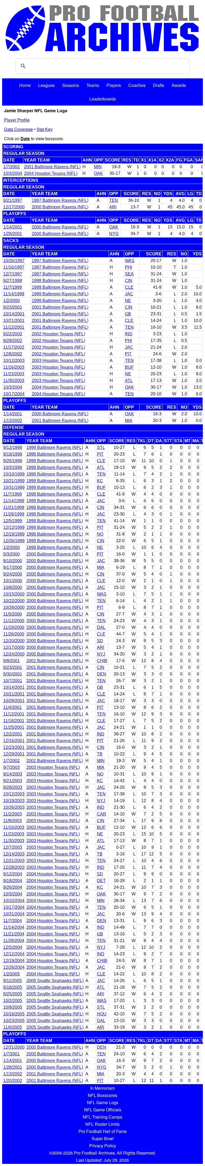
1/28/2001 (12, 233)
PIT (128, 354)
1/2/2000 (11, 300)
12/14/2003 (14, 854)
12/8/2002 (12, 354)
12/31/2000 (14, 1047)
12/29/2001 (14, 754)
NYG (114, 233)
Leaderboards (102, 99)
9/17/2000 (12, 567)
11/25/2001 (13, 727)
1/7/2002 (11, 166)
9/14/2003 (12, 774)
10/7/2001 (12, 680)
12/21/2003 (14, 860)
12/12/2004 (14, 954)
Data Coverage (18, 129)
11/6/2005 (12, 1027)
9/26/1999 (12, 461)
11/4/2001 (12, 707)
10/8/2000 (12, 587)
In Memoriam (102, 1088)
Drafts (158, 85)
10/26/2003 (14, 807)
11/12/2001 (13, 327)
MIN (98, 166)
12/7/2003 (12, 847)
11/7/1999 (12, 287)
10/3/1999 (12, 467)
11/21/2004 (13, 934)
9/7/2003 (11, 767)
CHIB (102, 660)
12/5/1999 (12, 520)
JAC (129, 294)
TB (99, 754)
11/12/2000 (13, 620)
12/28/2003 (14, 867)
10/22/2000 (14, 600)
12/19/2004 (14, 960)
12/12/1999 (14, 527)
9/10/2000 (12, 560)
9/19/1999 (12, 454)
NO (100, 534)
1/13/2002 (12, 420)
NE (128, 300)
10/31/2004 (14, 914)
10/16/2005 (14, 1014)
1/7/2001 (11, 1054)
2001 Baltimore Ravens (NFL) (52, 166)
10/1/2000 (12, 580)
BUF (129, 367)
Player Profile (17, 120)
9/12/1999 (12, 447)
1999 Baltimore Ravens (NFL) (60, 287)
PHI (128, 267)
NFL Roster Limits (102, 1124)
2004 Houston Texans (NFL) (50, 173)
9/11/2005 (12, 980)
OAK (98, 173)
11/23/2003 (13, 374)
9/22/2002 (12, 334)
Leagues (46, 85)
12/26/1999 (14, 540)
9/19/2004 (12, 880)
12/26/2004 (14, 967)
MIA (128, 420)
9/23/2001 (12, 307)
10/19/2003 (14, 800)
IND (128, 334)
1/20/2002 (12, 1080)
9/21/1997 (12, 200)
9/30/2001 (12, 674)
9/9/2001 (11, 660)
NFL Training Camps (102, 1117)
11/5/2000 (12, 614)
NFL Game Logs (102, 1102)
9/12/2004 (12, 874)
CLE (129, 287)
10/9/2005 (12, 1007)
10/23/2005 (14, 1020)
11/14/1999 (13, 294)
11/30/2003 (13, 380)
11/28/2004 (13, 940)
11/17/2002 (13, 347)
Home (25, 85)
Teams (92, 85)
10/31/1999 (14, 487)
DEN (101, 674)
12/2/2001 (12, 734)
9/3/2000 (11, 554)
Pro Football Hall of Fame (102, 1131)
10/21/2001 (14, 320)
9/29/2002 (12, 340)
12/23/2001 (14, 747)
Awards (179, 85)
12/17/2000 (14, 207)
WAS (130, 260)
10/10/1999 (14, 474)
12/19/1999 (14, 534)
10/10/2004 (14, 900)
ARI (112, 207)
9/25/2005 (12, 994)
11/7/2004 (12, 920)
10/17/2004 (14, 394)
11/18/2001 (13, 720)
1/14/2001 (12, 227)
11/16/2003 (13, 367)
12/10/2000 (14, 640)
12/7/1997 (12, 274)
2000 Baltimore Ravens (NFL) (60, 207)
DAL (101, 627)
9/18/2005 (12, 987)
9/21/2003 (12, 780)
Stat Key (45, 129)
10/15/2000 (14, 594)
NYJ (101, 654)
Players (114, 85)
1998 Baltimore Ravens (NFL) (60, 280)
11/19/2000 (13, 627)
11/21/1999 (13, 507)
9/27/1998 (12, 280)
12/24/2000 (14, 654)
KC (100, 481)
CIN (128, 280)
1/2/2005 (11, 974)
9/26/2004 (12, 887)
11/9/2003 (12, 820)
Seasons (70, 85)
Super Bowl (103, 1138)
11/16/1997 (13, 267)
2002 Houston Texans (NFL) (58, 334)
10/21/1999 (14, 481)
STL (101, 447)
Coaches (136, 85)
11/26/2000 (13, 634)
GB (128, 314)
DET (101, 880)
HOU (102, 1014)
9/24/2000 (12, 574)
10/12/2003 (14, 360)
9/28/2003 (12, 787)
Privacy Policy (102, 1146)
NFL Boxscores (102, 1095)
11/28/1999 (13, 514)
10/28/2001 (14, 700)
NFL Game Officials (102, 1110)
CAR (101, 814)
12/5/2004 (12, 947)
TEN (113, 200)
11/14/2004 (13, 927)
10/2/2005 (12, 1000)
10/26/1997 (14, 260)
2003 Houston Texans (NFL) (58, 360)
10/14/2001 (14, 314)
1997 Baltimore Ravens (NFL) (60, 200)
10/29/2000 (14, 607)
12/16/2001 (14, 740)
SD (100, 640)
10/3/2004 (12, 173)
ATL (129, 380)
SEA (129, 274)
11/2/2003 (12, 814)
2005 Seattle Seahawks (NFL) (55, 980)
